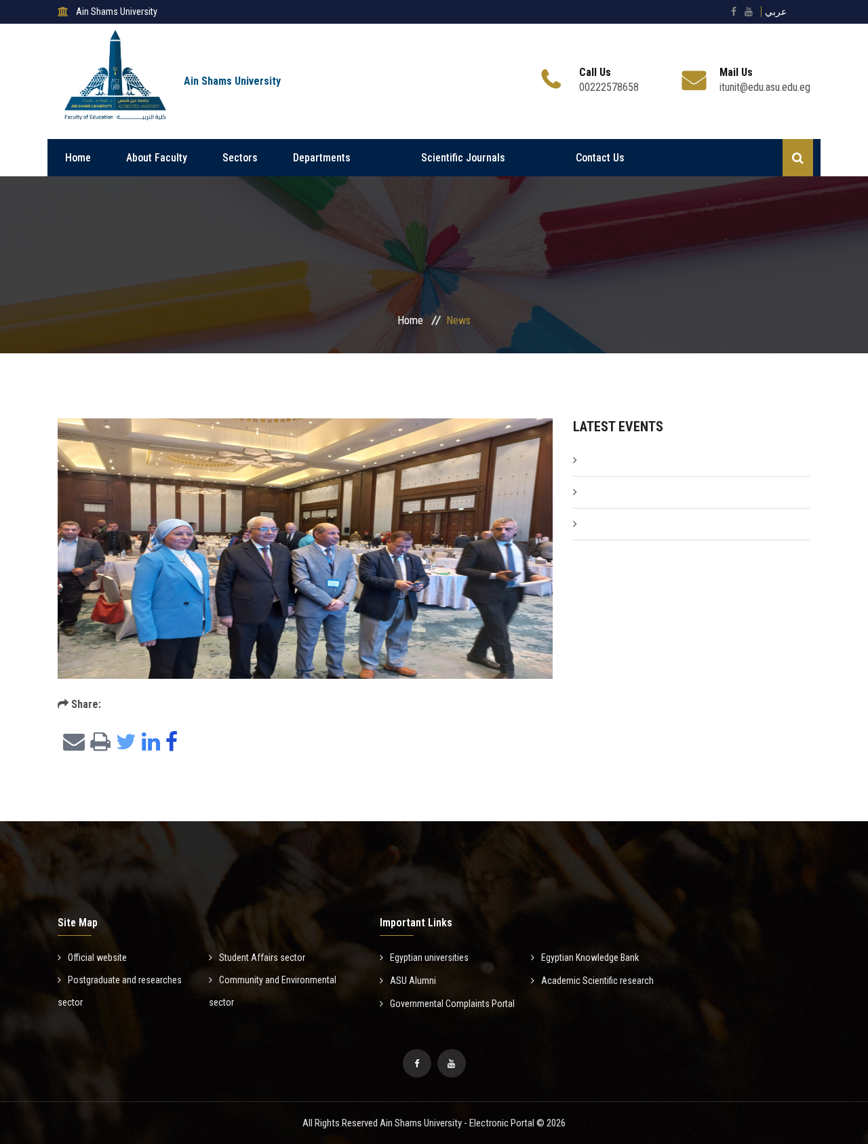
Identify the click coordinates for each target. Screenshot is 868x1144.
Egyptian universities (429, 957)
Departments (322, 157)
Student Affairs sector (262, 957)
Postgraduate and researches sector (120, 991)
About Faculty (156, 157)
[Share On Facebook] (169, 743)
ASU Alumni (413, 980)
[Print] (98, 743)
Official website (97, 957)
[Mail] (71, 743)
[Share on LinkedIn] (148, 743)
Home (78, 157)
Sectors (240, 157)
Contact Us (600, 157)
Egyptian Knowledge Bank (590, 957)
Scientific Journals (463, 157)
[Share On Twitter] (123, 743)
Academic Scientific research (597, 980)
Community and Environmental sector (272, 991)
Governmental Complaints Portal (452, 1003)
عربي (776, 11)
